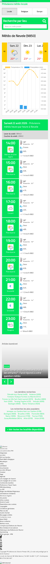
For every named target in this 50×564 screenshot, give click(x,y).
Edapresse (3, 453)
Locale (9, 11)
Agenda (2, 476)
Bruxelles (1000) (24, 413)
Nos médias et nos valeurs (9, 528)
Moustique (3, 461)
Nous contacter (5, 521)
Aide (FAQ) (3, 519)
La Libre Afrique (5, 470)
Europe (39, 11)
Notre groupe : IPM (6, 534)
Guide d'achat (4, 513)
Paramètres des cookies (8, 504)
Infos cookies (4, 500)
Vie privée (3, 498)
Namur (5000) (11, 416)
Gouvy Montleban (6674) (13, 418)
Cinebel (2, 472)
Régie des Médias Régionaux (10, 491)
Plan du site (4, 510)
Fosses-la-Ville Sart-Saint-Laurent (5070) (17, 399)
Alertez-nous (4, 523)
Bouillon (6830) (40, 399)
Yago (1, 474)
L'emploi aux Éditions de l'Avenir (11, 525)
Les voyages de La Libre (8, 480)
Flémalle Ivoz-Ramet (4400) (17, 394)
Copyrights (3, 506)
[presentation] (5, 381)
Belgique (24, 11)
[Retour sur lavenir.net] (25, 1)
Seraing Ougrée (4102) (22, 401)
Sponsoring (4, 532)
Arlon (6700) (28, 418)
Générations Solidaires (7, 493)
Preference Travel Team (8, 485)
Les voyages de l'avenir (8, 478)
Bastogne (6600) (14, 403)
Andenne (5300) (35, 394)
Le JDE (2, 489)
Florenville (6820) (38, 413)
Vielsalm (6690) (38, 401)
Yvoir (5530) (8, 401)
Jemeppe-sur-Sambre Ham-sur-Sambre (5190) (24, 411)
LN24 (2, 463)
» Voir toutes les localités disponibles (25, 429)
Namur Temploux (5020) (31, 403)
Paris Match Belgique (7, 459)
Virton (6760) (39, 418)
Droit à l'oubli (4, 502)
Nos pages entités (6, 515)
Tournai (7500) (37, 416)
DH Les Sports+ (5, 457)
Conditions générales (7, 508)
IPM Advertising (5, 487)
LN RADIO (3, 466)
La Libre (2, 455)
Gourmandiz (4, 468)
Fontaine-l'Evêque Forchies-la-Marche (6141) (24, 396)
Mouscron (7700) (24, 416)
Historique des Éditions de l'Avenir (11, 530)
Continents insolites (6, 483)
